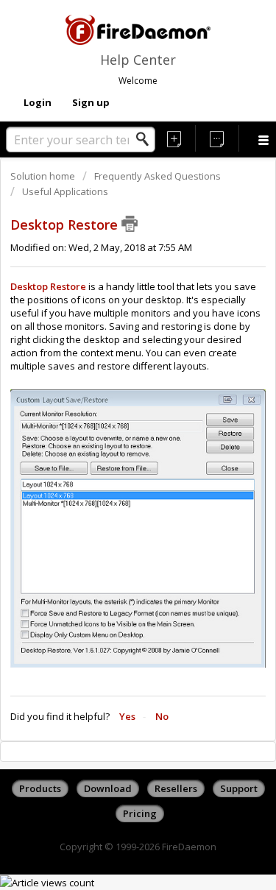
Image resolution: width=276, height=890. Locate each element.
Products (40, 788)
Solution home (43, 176)
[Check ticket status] (217, 138)
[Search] (146, 139)
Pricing (140, 813)
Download (108, 788)
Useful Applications (65, 191)
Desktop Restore (48, 286)
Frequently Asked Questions (157, 176)
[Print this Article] (129, 224)
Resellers (176, 788)
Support (239, 788)
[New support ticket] (174, 138)
